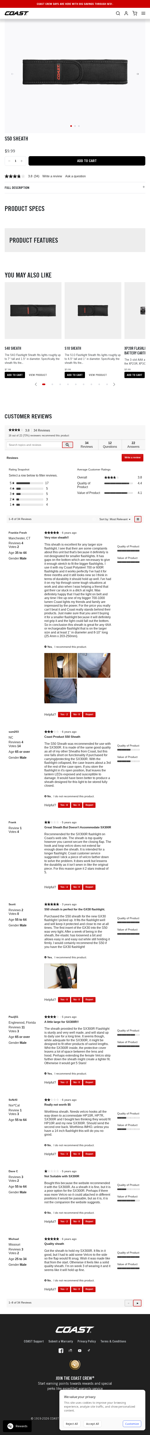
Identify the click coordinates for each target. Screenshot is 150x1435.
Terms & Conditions (113, 1341)
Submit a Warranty (60, 1341)
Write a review (52, 176)
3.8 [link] (30, 176)
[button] (36, 384)
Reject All (72, 1424)
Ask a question (75, 176)
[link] (15, 176)
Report (89, 714)
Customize (132, 1424)
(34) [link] (36, 176)
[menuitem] (119, 519)
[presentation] (61, 666)
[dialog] (102, 1410)
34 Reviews (43, 431)
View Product (38, 375)
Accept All (92, 1424)
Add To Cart (87, 161)
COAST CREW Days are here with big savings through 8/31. (75, 3)
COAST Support (34, 1341)
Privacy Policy (87, 1341)
